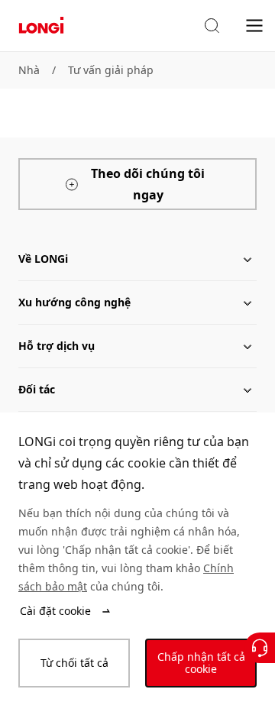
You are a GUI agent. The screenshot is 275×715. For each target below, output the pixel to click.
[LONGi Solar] (41, 25)
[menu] (254, 25)
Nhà (29, 70)
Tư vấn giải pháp (111, 70)
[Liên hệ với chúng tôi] (259, 647)
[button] (211, 26)
